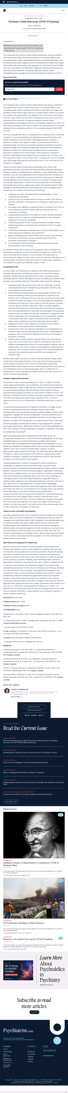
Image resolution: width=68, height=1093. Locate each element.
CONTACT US (7, 1062)
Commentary (29, 18)
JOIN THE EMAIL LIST (49, 1050)
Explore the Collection (46, 985)
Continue (59, 89)
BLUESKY (30, 1061)
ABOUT (5, 1049)
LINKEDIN (30, 1057)
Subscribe (34, 1012)
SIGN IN (45, 1046)
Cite (41, 5)
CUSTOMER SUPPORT (7, 1066)
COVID (63, 10)
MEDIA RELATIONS (6, 1055)
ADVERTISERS (7, 1052)
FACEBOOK (31, 1052)
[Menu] (4, 2)
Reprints (45, 5)
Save (21, 5)
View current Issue (11, 801)
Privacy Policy (9, 1080)
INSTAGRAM (31, 1054)
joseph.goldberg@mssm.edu (15, 623)
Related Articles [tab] (33, 35)
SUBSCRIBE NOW (48, 1056)
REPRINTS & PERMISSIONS (7, 1059)
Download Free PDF (34, 707)
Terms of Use (17, 1080)
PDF (37, 5)
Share (25, 5)
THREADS (31, 1059)
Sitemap (56, 1082)
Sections (31, 5)
